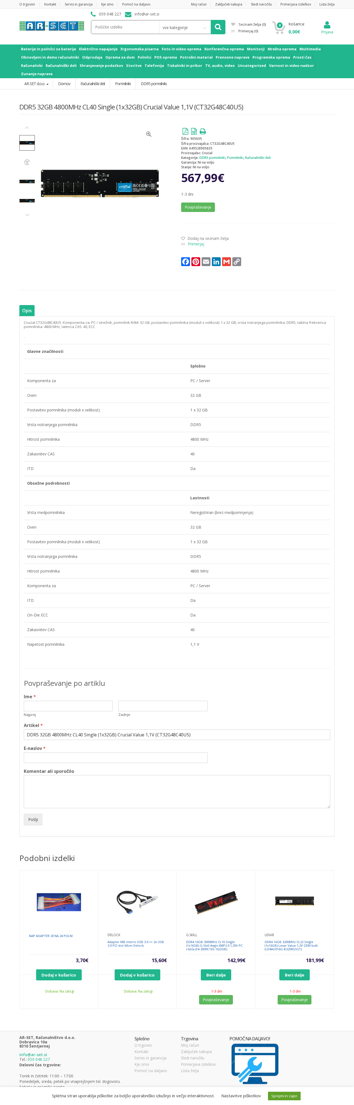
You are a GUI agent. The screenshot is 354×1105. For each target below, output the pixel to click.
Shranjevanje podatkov (101, 65)
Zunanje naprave (37, 73)
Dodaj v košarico (58, 975)
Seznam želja (252, 24)
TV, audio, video (220, 65)
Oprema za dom (120, 57)
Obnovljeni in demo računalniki (50, 57)
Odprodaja (92, 57)
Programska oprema (271, 57)
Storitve (134, 65)
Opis (27, 311)
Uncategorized (252, 65)
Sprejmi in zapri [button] (284, 1095)
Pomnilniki (235, 157)
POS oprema (165, 57)
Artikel (33, 725)
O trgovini (27, 4)
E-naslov (35, 748)
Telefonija (154, 65)
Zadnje (124, 714)
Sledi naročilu (261, 4)
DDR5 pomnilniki (212, 157)
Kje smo (107, 4)
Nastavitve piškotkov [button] (241, 1095)
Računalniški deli (61, 65)
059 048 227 (39, 1059)
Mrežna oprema (282, 48)
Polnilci (144, 57)
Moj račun (199, 4)
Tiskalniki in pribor (184, 65)
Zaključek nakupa (228, 4)
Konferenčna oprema (224, 48)
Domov (64, 83)
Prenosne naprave (232, 57)
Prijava (327, 32)
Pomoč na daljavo (136, 4)
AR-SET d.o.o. (35, 83)
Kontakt (50, 4)
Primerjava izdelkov (295, 4)
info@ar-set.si (33, 1054)
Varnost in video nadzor (291, 65)
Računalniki (32, 65)
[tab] (27, 310)
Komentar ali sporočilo (49, 771)
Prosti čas (302, 57)
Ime (30, 697)
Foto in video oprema (181, 48)
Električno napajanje (98, 48)
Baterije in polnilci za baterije (48, 48)
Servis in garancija (79, 4)
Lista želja (327, 4)
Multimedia (310, 48)
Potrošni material (196, 57)
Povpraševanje (198, 207)
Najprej (30, 714)
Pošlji (33, 819)
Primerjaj (248, 30)
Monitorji (256, 48)
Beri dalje (216, 975)
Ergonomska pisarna (140, 48)
